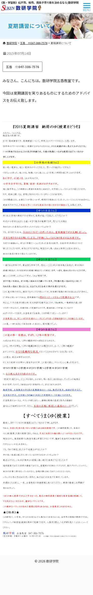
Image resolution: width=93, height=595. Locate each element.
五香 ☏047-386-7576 (22, 66)
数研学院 (52, 561)
